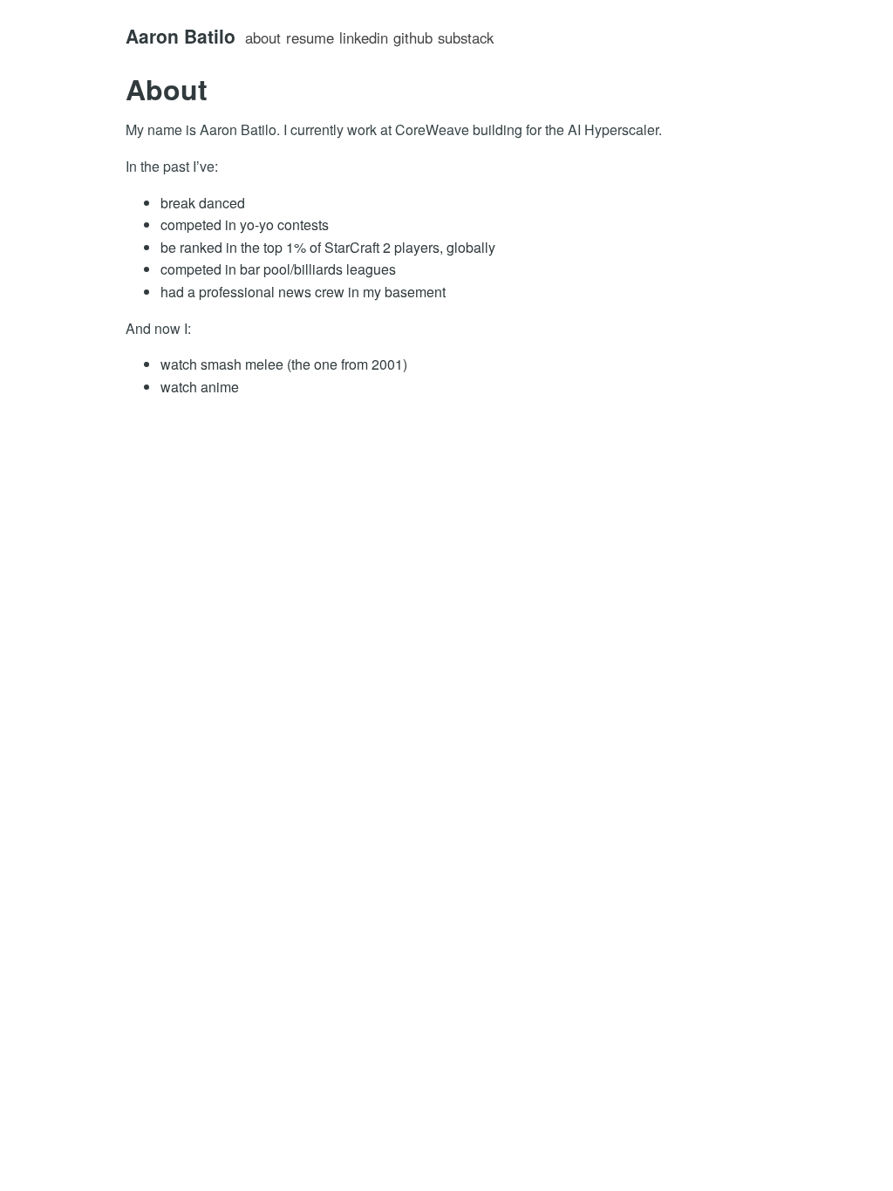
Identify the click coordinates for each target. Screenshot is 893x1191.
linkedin (363, 37)
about (263, 37)
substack (466, 37)
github (413, 37)
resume (310, 37)
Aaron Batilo (180, 36)
